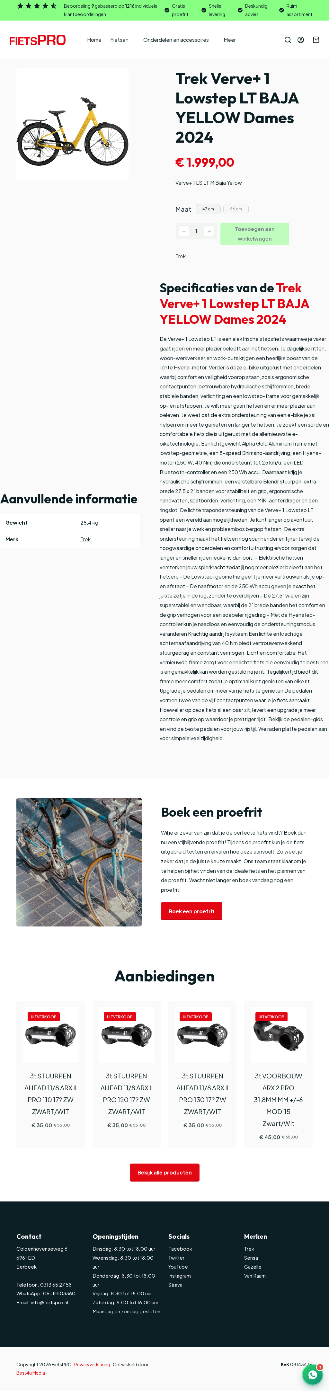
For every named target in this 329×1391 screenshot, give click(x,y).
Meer (230, 39)
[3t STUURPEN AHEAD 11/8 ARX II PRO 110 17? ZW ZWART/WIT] (50, 1035)
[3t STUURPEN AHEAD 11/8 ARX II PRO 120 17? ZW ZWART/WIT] (126, 1035)
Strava (175, 1284)
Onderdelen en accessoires (176, 39)
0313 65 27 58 (55, 1284)
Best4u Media (30, 1373)
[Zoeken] (288, 40)
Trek (180, 256)
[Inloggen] (301, 40)
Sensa (251, 1257)
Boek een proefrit (192, 911)
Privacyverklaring (92, 1364)
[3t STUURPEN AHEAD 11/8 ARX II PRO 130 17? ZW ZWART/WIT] (202, 1035)
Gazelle (253, 1266)
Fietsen (119, 39)
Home (94, 39)
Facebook (180, 1248)
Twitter (176, 1257)
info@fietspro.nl (49, 1302)
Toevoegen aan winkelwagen (255, 234)
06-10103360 (59, 1293)
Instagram (179, 1275)
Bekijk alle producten (165, 1172)
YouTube (178, 1266)
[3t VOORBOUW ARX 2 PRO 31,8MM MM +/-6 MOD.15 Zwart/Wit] (278, 1035)
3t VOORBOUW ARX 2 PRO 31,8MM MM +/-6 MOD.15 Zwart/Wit (278, 1099)
